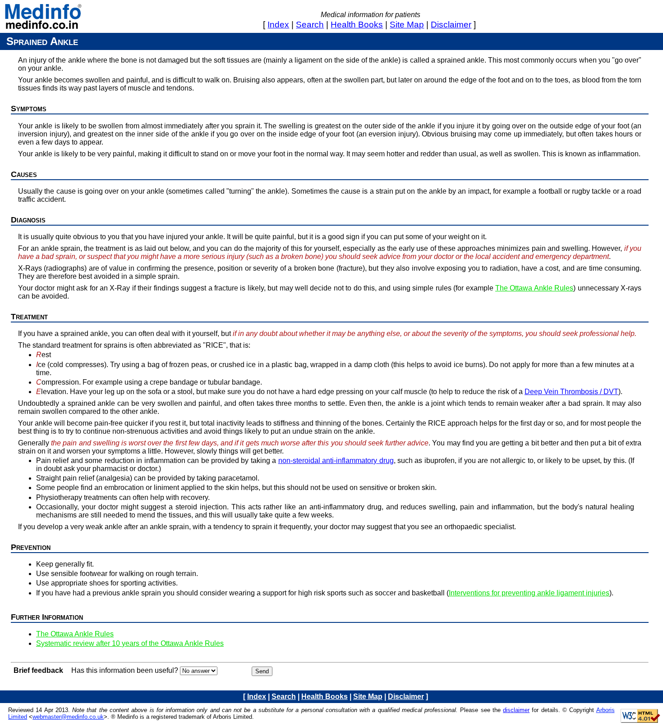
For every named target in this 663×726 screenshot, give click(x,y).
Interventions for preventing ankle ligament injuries (529, 593)
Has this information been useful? (124, 670)
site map (407, 24)
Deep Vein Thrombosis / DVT (571, 391)
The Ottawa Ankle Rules (534, 288)
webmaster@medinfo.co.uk (68, 716)
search (310, 24)
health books (357, 24)
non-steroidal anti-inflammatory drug (336, 460)
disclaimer (451, 24)
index (278, 24)
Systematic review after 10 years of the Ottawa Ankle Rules (130, 643)
